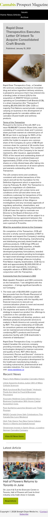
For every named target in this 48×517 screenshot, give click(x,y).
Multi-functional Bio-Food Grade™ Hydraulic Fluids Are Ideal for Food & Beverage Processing (22, 392)
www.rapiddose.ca (16, 369)
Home (3, 14)
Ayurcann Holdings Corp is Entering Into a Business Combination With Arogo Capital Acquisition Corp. (21, 401)
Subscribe (24, 514)
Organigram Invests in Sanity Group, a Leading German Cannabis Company (23, 429)
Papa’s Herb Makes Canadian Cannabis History (24, 379)
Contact (44, 511)
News (10, 14)
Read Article (10, 501)
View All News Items (14, 436)
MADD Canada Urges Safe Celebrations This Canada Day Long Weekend (23, 415)
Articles (17, 14)
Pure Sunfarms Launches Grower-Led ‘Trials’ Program (22, 409)
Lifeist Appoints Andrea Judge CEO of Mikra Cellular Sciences (22, 384)
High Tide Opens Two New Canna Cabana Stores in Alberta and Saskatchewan (22, 422)
